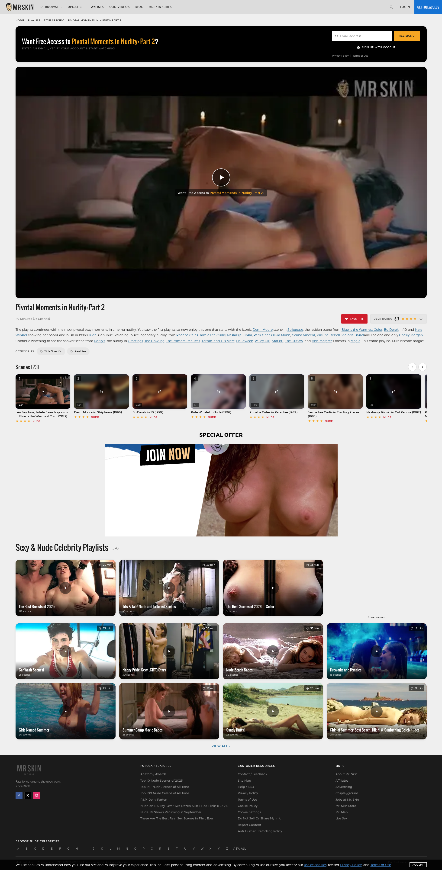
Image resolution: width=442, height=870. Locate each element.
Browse (52, 7)
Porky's (99, 341)
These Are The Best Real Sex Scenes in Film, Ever (176, 818)
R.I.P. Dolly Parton (153, 799)
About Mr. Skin (346, 774)
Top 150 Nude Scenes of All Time (164, 787)
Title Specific (54, 20)
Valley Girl (262, 341)
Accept (418, 864)
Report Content (249, 825)
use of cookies (315, 865)
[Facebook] (19, 795)
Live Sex (341, 818)
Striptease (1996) (109, 412)
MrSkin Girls (160, 7)
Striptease (295, 329)
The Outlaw (294, 341)
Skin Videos (119, 7)
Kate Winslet (200, 412)
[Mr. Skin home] (19, 7)
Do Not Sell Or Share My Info (259, 818)
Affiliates (342, 780)
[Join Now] (428, 7)
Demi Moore (263, 329)
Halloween (244, 341)
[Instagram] (36, 795)
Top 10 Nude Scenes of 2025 (161, 780)
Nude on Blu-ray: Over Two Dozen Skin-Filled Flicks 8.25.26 (184, 806)
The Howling (155, 341)
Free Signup (406, 35)
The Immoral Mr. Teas (183, 341)
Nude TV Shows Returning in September (170, 812)
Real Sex (80, 351)
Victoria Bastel (353, 335)
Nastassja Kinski (239, 335)
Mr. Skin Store (346, 806)
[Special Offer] (221, 490)
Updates (75, 7)
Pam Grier (262, 335)
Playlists (95, 7)
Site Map (244, 780)
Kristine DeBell (328, 335)
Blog (139, 7)
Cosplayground (347, 793)
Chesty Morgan (411, 335)
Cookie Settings (249, 812)
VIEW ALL (239, 848)
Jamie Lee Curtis (213, 335)
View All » (221, 746)
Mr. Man (342, 812)
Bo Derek (391, 329)
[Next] (422, 367)
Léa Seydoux (25, 412)
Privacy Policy (340, 55)
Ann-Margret (322, 341)
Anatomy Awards (153, 774)
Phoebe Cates (187, 335)
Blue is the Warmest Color (362, 329)
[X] (27, 795)
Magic (355, 341)
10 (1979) (157, 412)
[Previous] (412, 367)
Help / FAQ (246, 787)
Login (405, 7)
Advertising (344, 787)
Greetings (135, 341)
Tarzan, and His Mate (218, 341)
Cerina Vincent (303, 335)
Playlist (34, 20)
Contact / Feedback (252, 774)
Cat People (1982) (408, 412)
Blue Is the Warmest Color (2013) (43, 416)
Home (20, 20)
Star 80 (278, 341)
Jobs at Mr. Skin (347, 799)
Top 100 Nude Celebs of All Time (164, 793)
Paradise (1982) (286, 412)
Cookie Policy (248, 806)
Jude (93, 335)
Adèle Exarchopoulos (52, 412)
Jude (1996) (222, 412)
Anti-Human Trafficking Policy (260, 831)
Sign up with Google (378, 47)
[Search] (391, 7)
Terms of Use (360, 55)
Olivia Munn (280, 335)
